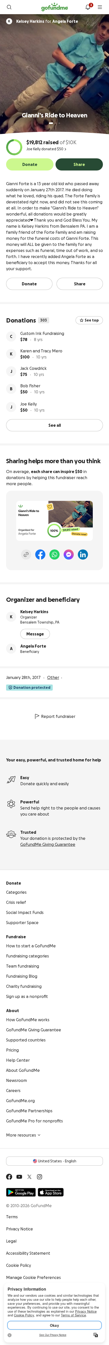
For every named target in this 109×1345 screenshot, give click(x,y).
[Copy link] (26, 554)
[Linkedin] (83, 554)
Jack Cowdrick (33, 368)
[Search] (9, 7)
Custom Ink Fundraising (42, 333)
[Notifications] (88, 7)
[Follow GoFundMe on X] (29, 1177)
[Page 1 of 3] (51, 123)
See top (92, 320)
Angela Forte (33, 646)
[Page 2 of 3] (56, 123)
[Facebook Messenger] (69, 554)
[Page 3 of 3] (59, 123)
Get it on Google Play (21, 1192)
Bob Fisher (30, 385)
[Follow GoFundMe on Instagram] (39, 1177)
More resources (21, 1135)
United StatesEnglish (57, 1161)
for (47, 21)
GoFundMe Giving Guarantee (47, 844)
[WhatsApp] (54, 554)
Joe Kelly (28, 404)
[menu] (100, 7)
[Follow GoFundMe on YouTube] (19, 1177)
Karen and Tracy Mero (41, 351)
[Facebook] (40, 554)
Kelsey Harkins (34, 611)
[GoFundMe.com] (54, 7)
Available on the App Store (51, 1192)
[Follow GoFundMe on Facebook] (9, 1177)
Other (53, 677)
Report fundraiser (58, 716)
